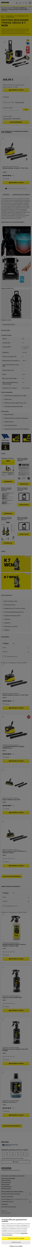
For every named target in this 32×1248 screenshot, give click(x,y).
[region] (16, 1232)
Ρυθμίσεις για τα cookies (16, 1246)
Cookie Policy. (24, 1233)
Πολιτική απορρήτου (7, 1235)
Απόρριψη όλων (16, 1242)
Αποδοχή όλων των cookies (16, 1238)
